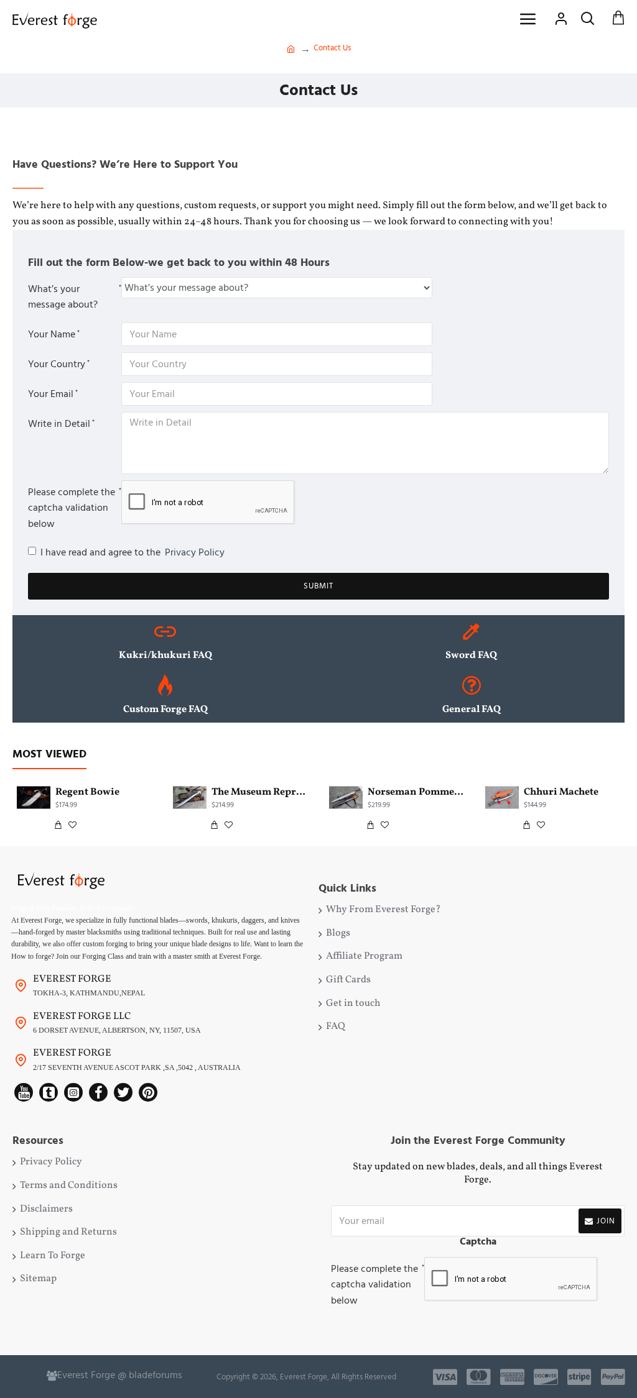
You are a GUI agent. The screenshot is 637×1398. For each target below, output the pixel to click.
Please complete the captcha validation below (71, 508)
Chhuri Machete (561, 792)
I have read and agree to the (132, 552)
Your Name (51, 334)
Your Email (50, 394)
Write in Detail (59, 424)
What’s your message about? (63, 297)
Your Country (56, 364)
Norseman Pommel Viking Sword (416, 792)
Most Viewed (49, 754)
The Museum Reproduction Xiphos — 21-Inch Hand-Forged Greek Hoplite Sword (260, 792)
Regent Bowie (87, 792)
